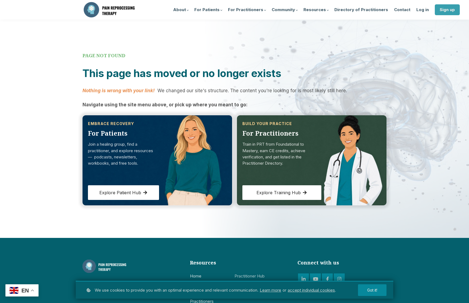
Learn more (270, 290)
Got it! (372, 290)
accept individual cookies (311, 290)
